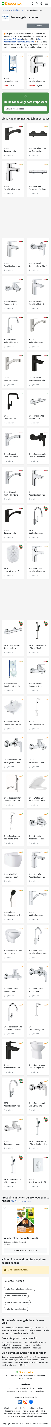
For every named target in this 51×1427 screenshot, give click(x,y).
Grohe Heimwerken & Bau (16, 1296)
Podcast (18, 1376)
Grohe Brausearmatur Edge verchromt (38, 1104)
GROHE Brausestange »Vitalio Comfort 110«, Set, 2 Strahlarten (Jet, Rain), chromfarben (38, 1143)
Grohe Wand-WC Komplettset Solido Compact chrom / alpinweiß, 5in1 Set (12, 685)
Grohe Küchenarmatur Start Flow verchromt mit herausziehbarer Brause (13, 1028)
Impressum (28, 1376)
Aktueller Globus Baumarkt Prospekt (21, 1238)
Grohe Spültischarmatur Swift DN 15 (36, 914)
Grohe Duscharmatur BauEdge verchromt (12, 761)
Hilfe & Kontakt (25, 1378)
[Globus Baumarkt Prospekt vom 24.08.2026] (25, 1220)
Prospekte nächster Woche (31, 1388)
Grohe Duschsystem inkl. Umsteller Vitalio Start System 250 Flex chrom (13, 838)
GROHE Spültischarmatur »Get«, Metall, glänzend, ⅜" (36, 532)
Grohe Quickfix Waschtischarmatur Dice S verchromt (37, 876)
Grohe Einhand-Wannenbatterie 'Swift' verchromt (36, 685)
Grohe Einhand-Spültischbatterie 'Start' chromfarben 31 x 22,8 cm (13, 341)
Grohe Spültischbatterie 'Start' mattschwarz (12, 417)
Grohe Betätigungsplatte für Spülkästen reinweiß (37, 1181)
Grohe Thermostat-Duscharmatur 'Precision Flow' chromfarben (36, 417)
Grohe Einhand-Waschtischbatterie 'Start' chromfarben (37, 303)
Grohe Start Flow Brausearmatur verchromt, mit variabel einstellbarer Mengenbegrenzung (38, 990)
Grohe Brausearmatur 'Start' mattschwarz (38, 455)
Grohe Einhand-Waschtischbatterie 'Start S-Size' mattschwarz (37, 379)
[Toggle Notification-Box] (32, 3)
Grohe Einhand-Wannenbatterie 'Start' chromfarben (12, 303)
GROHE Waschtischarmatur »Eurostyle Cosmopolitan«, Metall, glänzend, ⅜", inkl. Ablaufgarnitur (12, 1105)
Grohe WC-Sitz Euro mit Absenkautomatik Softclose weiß (37, 799)
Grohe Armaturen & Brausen (17, 1302)
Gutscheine (13, 1388)
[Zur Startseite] (13, 3)
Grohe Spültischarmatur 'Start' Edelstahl (36, 341)
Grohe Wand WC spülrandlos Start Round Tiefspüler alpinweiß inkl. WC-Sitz (13, 876)
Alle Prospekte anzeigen (21, 1201)
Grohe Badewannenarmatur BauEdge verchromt (37, 761)
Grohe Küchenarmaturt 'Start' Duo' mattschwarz (10, 150)
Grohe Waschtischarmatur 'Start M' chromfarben (38, 494)
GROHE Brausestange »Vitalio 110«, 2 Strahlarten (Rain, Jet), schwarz (38, 647)
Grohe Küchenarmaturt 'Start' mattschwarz (12, 532)
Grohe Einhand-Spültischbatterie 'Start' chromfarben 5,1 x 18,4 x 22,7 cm (13, 494)
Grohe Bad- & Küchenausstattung (19, 1289)
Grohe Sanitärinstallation (15, 1309)
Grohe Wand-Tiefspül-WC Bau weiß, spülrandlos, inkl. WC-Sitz (13, 952)
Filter (39, 26)
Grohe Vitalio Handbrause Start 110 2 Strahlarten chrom (13, 914)
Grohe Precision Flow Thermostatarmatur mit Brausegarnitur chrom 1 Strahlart (12, 799)
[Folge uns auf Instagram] (25, 1402)
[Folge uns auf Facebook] (31, 1402)
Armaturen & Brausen (13, 39)
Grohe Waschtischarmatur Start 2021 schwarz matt (12, 1067)
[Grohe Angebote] (5, 17)
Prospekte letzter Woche (17, 1391)
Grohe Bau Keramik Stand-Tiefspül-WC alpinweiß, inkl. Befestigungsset (37, 1067)
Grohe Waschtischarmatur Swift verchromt (37, 80)
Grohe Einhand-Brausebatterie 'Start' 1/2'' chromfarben (38, 265)
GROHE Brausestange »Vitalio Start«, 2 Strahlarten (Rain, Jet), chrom (13, 1181)
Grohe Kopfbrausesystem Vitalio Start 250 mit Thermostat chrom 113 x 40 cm (38, 723)
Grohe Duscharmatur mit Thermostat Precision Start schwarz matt (37, 150)
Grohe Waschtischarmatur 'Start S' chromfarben (12, 265)
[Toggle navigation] (46, 3)
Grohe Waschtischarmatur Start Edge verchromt (12, 188)
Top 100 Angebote (36, 1391)
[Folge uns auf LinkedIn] (20, 1402)
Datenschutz (39, 1376)
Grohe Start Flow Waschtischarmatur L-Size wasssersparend (38, 952)
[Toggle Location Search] (41, 3)
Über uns (10, 1376)
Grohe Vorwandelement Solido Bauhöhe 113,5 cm (12, 80)
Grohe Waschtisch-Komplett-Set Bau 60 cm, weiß (12, 723)
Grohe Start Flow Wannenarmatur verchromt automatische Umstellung (11, 990)
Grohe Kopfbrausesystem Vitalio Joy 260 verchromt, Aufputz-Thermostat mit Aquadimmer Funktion (38, 1028)
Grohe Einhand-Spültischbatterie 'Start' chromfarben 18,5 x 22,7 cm (12, 456)
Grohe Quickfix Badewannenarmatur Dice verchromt (37, 838)
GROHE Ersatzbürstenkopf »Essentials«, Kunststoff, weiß (11, 570)
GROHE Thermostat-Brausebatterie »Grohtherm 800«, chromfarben (12, 647)
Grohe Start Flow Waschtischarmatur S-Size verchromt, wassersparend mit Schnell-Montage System (38, 570)
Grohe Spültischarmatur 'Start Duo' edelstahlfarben (11, 379)
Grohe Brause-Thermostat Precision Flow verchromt (37, 188)
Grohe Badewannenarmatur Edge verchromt (12, 1143)
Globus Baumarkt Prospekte (25, 1250)
